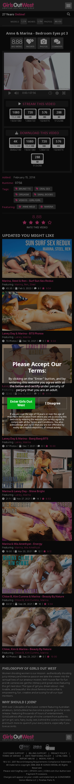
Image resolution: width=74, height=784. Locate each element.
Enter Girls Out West (21, 403)
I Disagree (52, 403)
